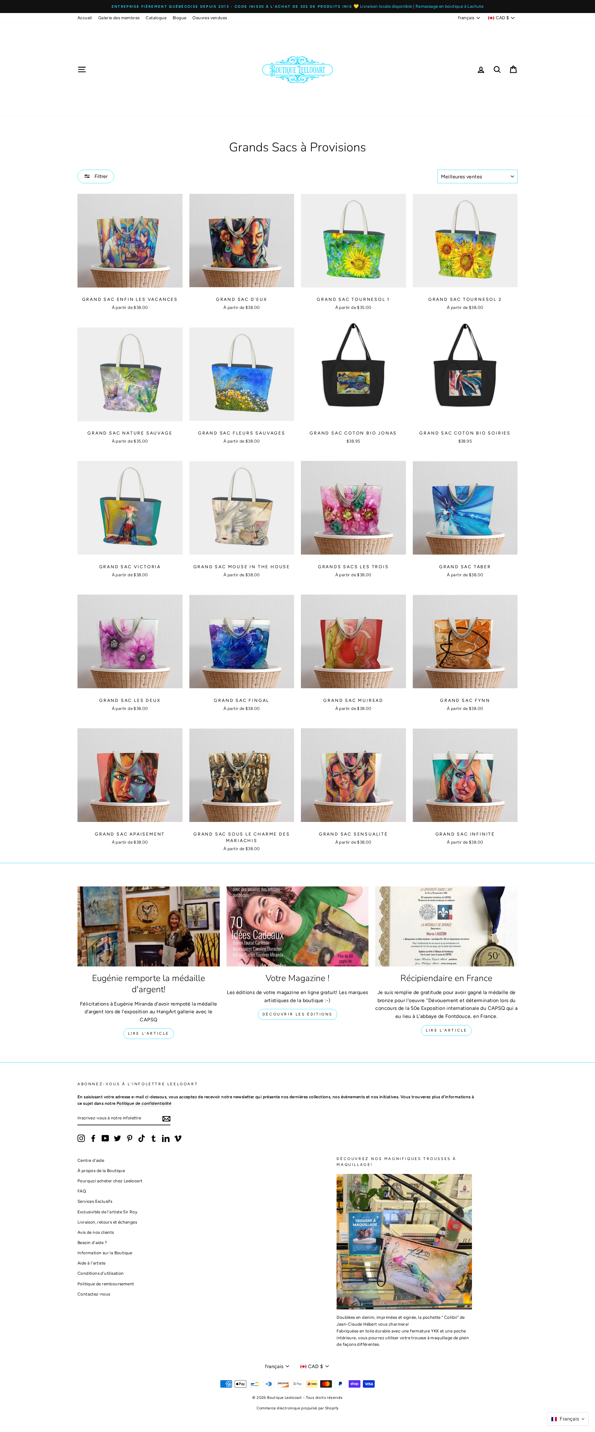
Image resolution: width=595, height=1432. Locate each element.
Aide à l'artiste (91, 1262)
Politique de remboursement (105, 1283)
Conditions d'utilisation (100, 1273)
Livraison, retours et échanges (107, 1222)
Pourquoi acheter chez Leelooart (109, 1180)
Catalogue (156, 17)
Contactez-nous (93, 1293)
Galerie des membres (119, 17)
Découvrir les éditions (297, 1014)
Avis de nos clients (95, 1232)
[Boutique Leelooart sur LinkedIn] (166, 1138)
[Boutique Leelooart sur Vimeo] (178, 1138)
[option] (297, 6)
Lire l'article (148, 1033)
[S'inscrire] (166, 1118)
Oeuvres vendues (209, 17)
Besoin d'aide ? (92, 1242)
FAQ (81, 1191)
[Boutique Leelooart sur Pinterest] (129, 1138)
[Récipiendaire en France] (446, 926)
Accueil (84, 17)
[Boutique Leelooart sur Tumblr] (153, 1138)
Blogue (179, 17)
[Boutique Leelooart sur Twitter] (117, 1138)
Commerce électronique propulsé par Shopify (298, 1408)
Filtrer (100, 176)
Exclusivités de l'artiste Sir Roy (107, 1211)
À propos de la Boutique (101, 1170)
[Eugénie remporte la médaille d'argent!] (148, 926)
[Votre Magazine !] (298, 926)
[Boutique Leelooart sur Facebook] (93, 1138)
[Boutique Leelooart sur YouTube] (105, 1138)
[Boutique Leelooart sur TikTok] (141, 1138)
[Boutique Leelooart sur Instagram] (81, 1138)
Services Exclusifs (94, 1201)
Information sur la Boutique (104, 1252)
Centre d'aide (90, 1160)
